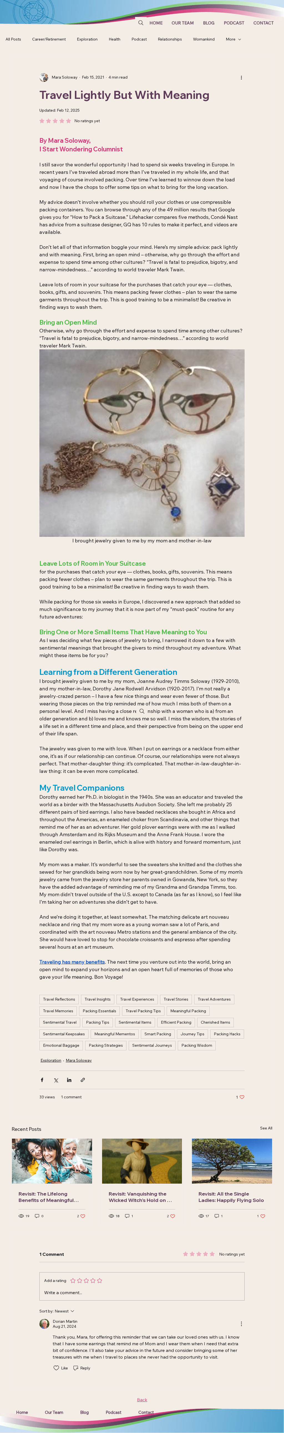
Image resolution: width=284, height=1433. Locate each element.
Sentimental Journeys (152, 1045)
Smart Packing (157, 1033)
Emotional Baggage (61, 1045)
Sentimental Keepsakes (64, 1033)
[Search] (141, 23)
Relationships (170, 39)
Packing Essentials (99, 1010)
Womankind (204, 39)
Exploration (87, 39)
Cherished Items (215, 1022)
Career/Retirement (49, 39)
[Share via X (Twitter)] (55, 1080)
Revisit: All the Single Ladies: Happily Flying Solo (231, 1197)
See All (266, 1128)
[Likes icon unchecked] (56, 1368)
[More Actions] (241, 1324)
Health (114, 39)
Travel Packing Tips (143, 1010)
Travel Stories (176, 999)
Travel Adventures (214, 999)
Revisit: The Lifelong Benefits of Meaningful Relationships (46, 1197)
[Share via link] (82, 1080)
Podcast (139, 39)
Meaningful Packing (188, 1010)
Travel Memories (58, 1010)
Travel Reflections (59, 999)
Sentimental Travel (60, 1022)
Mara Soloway (79, 1060)
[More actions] (241, 77)
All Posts (13, 39)
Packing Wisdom (196, 1045)
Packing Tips (97, 1022)
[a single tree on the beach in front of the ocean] (232, 1161)
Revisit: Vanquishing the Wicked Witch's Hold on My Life (141, 1197)
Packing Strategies (106, 1045)
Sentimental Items (135, 1022)
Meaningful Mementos (114, 1033)
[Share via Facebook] (42, 1080)
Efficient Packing (176, 1022)
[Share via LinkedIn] (69, 1080)
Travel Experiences (137, 999)
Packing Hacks (227, 1033)
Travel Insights (98, 999)
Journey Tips (192, 1033)
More (230, 39)
